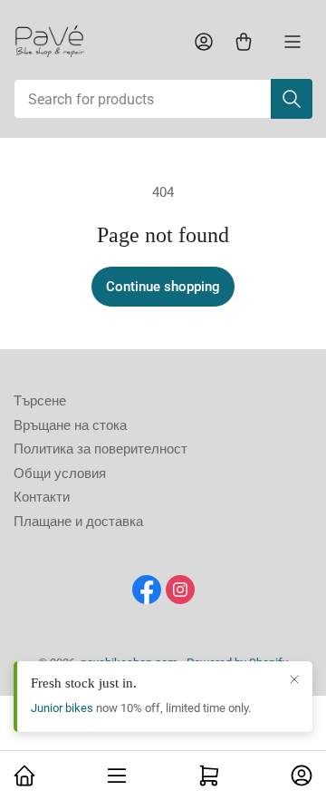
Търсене (40, 401)
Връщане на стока (70, 425)
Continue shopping (163, 286)
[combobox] (163, 99)
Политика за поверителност (100, 449)
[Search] (292, 99)
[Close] (294, 679)
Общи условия (60, 473)
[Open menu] (292, 42)
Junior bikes (62, 708)
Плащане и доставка (78, 521)
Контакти (42, 497)
